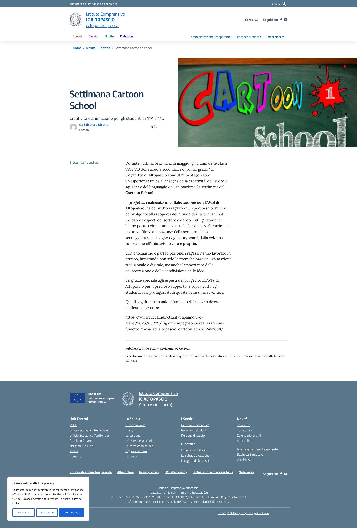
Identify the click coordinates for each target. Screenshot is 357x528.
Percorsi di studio (193, 435)
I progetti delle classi (195, 460)
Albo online (244, 440)
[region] (48, 499)
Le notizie (243, 425)
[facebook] (281, 19)
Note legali (246, 472)
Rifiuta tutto (47, 512)
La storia (131, 456)
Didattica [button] (126, 36)
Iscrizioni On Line (81, 445)
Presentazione (135, 425)
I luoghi (130, 430)
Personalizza (23, 512)
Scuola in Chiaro (81, 440)
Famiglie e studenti (194, 430)
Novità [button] (109, 36)
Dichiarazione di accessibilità (213, 472)
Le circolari (244, 430)
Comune (75, 456)
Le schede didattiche (195, 455)
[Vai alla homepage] (75, 19)
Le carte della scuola (139, 445)
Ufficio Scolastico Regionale (89, 430)
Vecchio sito (276, 36)
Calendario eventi (249, 435)
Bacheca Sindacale (249, 36)
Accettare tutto (72, 512)
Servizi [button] (93, 36)
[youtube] (285, 19)
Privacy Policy (149, 472)
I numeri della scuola (139, 440)
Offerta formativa (193, 450)
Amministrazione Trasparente (211, 36)
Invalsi (74, 451)
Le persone (133, 435)
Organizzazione (136, 451)
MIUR (73, 425)
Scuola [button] (77, 36)
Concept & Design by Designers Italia (243, 513)
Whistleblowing (176, 472)
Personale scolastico (195, 425)
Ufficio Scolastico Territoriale (89, 435)
